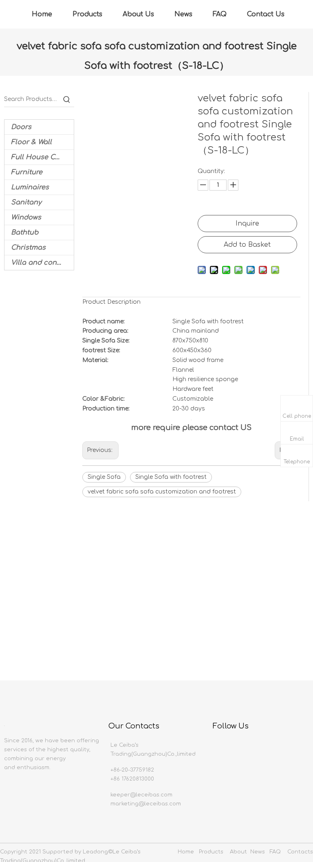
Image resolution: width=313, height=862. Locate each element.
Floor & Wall (31, 142)
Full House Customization (42, 157)
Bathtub (24, 232)
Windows (26, 217)
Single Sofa (104, 477)
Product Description (111, 302)
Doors (21, 127)
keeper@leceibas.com (141, 795)
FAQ (220, 14)
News (183, 14)
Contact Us (265, 14)
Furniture (26, 172)
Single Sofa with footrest (171, 477)
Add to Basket (247, 244)
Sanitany (26, 202)
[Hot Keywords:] (67, 99)
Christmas (28, 247)
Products (87, 14)
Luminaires (30, 187)
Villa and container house (42, 262)
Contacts (300, 852)
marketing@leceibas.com (145, 804)
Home (42, 14)
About (238, 852)
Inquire (247, 223)
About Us (138, 14)
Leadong (95, 852)
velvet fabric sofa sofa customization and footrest (162, 492)
